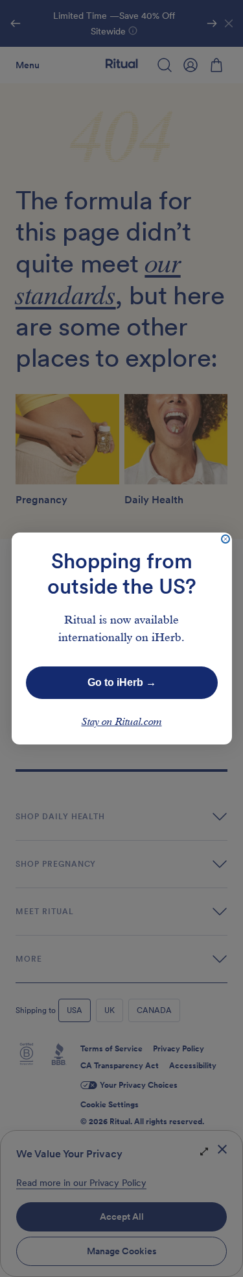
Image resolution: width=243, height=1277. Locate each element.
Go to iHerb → (121, 682)
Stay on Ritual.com (122, 722)
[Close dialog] (225, 539)
